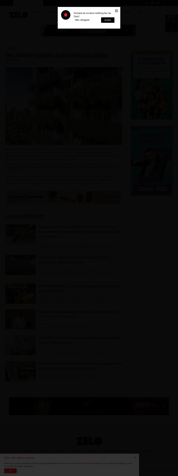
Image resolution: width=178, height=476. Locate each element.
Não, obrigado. (82, 20)
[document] (89, 238)
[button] (116, 11)
